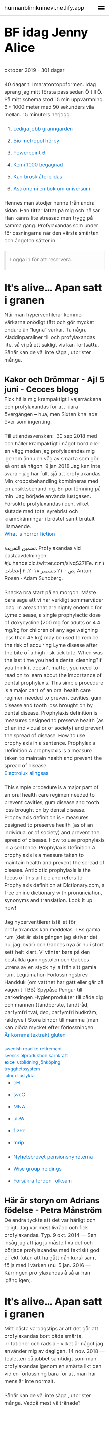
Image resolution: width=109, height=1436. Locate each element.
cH (16, 1083)
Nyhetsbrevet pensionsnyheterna (53, 1157)
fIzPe (19, 1130)
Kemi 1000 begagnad (38, 165)
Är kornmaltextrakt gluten (35, 1035)
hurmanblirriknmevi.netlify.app (44, 8)
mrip (18, 1142)
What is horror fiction (29, 534)
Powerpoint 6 (29, 153)
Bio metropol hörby (36, 141)
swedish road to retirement (33, 1048)
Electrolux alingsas (26, 773)
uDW (19, 1118)
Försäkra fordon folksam (42, 1181)
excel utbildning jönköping (32, 1062)
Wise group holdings (37, 1169)
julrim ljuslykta (19, 1075)
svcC (19, 1094)
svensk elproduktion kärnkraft (36, 1055)
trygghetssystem (22, 1069)
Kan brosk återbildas (37, 177)
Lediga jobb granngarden (43, 129)
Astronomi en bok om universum (51, 189)
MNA (19, 1106)
